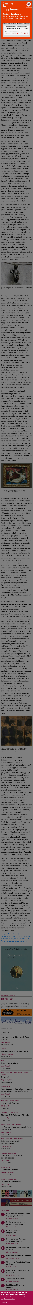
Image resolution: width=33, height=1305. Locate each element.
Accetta (4, 1302)
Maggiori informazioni (8, 1299)
